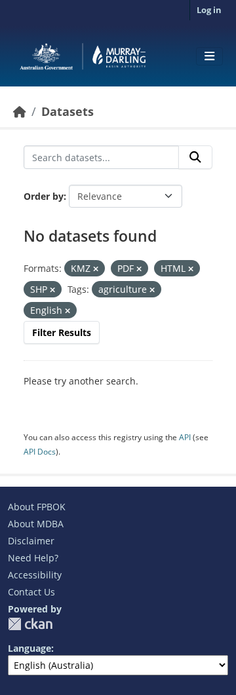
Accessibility (35, 575)
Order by (44, 196)
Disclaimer (31, 541)
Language (29, 648)
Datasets (67, 111)
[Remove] (95, 269)
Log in (209, 10)
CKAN (30, 624)
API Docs (40, 451)
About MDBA (36, 523)
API (185, 437)
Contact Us (31, 592)
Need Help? (33, 558)
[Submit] (195, 157)
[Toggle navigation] (209, 56)
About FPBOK (37, 506)
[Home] (19, 111)
